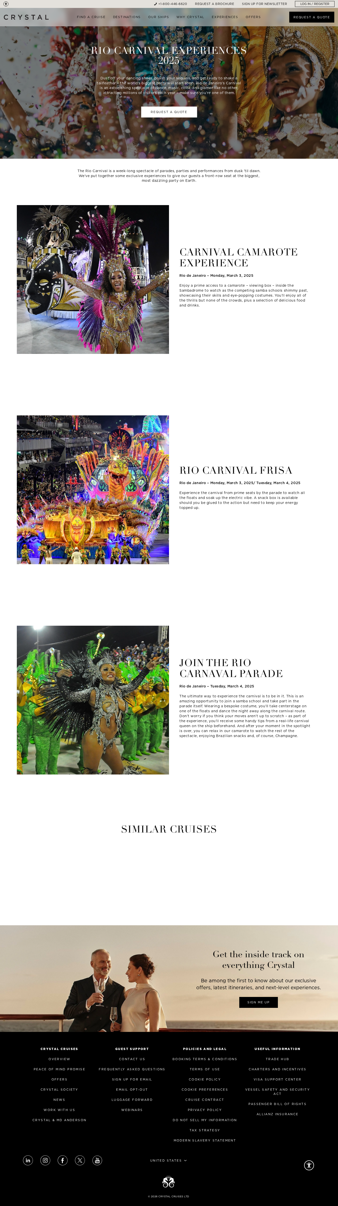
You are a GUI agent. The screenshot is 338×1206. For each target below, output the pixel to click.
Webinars (132, 1110)
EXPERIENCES (225, 17)
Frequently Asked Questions (132, 1069)
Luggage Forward (132, 1100)
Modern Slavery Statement (205, 1140)
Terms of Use (205, 1069)
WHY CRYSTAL (190, 17)
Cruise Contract (204, 1100)
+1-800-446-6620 (172, 4)
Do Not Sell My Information (205, 1120)
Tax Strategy (205, 1130)
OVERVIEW (59, 1059)
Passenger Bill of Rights (277, 1104)
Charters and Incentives (277, 1069)
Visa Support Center (278, 1079)
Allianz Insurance (278, 1114)
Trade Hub (278, 1059)
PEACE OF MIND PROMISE (59, 1069)
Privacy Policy (205, 1110)
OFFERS (253, 17)
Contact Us (132, 1059)
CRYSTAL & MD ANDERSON (59, 1120)
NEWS (59, 1100)
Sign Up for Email (132, 1079)
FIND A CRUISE (91, 17)
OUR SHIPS (158, 17)
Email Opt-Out (132, 1089)
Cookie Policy (205, 1079)
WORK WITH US (59, 1110)
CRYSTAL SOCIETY (59, 1089)
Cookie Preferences (205, 1089)
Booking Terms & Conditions (204, 1059)
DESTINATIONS (127, 17)
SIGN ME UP (258, 1002)
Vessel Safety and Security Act (277, 1092)
